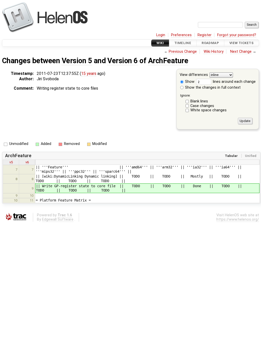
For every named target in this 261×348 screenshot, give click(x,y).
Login (160, 35)
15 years (88, 73)
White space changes (208, 110)
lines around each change (234, 81)
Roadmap (210, 43)
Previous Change (183, 51)
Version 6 (122, 60)
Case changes (202, 106)
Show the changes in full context (212, 87)
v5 (11, 162)
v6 (27, 162)
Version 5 (77, 60)
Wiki (160, 43)
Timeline (182, 43)
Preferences (181, 35)
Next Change (241, 51)
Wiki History (214, 51)
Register (205, 35)
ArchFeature (168, 60)
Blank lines (199, 101)
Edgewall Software (57, 219)
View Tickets (241, 43)
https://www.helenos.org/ (237, 219)
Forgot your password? (236, 35)
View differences (194, 75)
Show (189, 81)
